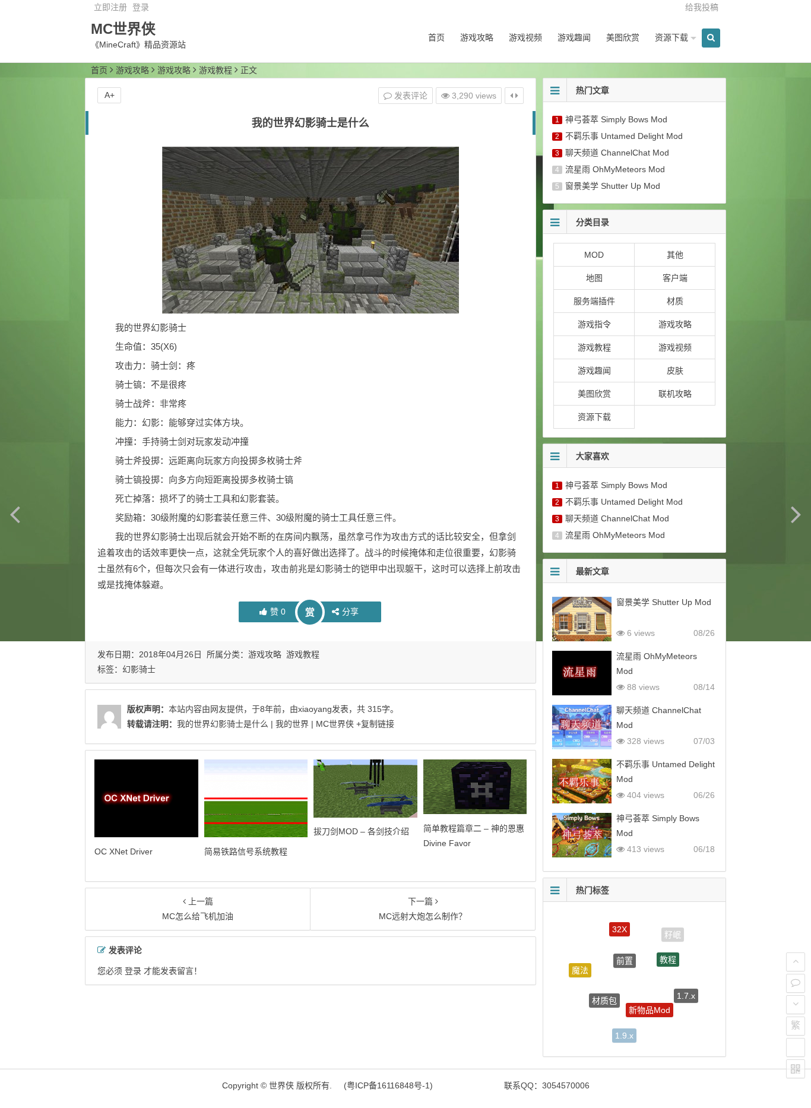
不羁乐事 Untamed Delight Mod (624, 136)
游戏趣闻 (574, 37)
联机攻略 (675, 393)
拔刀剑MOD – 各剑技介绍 (361, 831)
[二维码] (795, 1068)
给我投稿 (701, 7)
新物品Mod (649, 994)
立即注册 (110, 7)
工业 (666, 1028)
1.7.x (686, 988)
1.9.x (624, 1029)
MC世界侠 (123, 29)
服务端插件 (594, 301)
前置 (624, 946)
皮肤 (675, 370)
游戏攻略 (476, 37)
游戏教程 (215, 70)
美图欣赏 (622, 37)
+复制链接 (374, 724)
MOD (594, 254)
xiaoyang (315, 709)
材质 (675, 301)
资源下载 (671, 37)
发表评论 (409, 95)
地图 (594, 278)
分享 (350, 611)
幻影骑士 (139, 669)
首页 (436, 37)
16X (586, 1013)
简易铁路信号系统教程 (245, 851)
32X (619, 923)
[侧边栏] (514, 95)
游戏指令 (594, 324)
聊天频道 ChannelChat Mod (617, 152)
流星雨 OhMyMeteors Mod (615, 169)
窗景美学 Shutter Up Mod (612, 186)
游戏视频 (525, 37)
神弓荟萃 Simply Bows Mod (616, 119)
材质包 (604, 986)
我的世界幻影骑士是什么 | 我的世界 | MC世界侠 (265, 724)
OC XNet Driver (123, 851)
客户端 (675, 278)
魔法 (580, 965)
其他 (675, 254)
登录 (140, 7)
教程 (668, 947)
